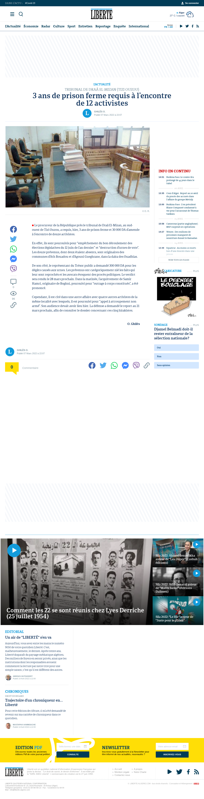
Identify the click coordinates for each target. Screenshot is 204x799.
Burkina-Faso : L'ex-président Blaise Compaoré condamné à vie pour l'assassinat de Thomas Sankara (182, 209)
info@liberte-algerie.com (20, 790)
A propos (138, 769)
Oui (159, 347)
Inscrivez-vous (172, 754)
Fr (165, 27)
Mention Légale (122, 772)
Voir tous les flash (178, 260)
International (139, 26)
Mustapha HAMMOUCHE (24, 725)
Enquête (119, 26)
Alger (177, 14)
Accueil (118, 769)
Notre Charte (140, 772)
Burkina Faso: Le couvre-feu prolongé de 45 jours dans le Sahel (180, 180)
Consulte (73, 754)
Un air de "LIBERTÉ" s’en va (28, 637)
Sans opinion (163, 365)
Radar (45, 26)
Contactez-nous (122, 775)
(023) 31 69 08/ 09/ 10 (32, 788)
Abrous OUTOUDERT (23, 676)
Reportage (103, 26)
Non (159, 356)
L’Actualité (13, 26)
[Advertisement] (102, 56)
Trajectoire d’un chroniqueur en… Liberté (34, 702)
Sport (71, 26)
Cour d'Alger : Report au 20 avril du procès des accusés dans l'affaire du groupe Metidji (182, 196)
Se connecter (192, 3)
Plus (196, 271)
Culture (59, 26)
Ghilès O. (99, 111)
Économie (31, 26)
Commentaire (30, 367)
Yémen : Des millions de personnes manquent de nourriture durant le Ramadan (181, 235)
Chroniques (17, 691)
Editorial (14, 632)
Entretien (85, 26)
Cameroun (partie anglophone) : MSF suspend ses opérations (182, 225)
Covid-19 (30, 3)
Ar (171, 27)
